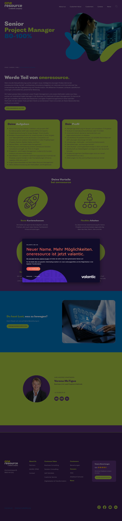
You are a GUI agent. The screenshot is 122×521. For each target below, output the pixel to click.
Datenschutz (29, 276)
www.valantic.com (33, 268)
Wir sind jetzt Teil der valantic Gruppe (37, 259)
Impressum (37, 276)
